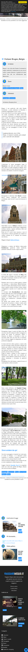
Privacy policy (14, 586)
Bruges (4, 88)
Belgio (21, 88)
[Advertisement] (14, 38)
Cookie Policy (13, 11)
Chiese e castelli (7, 639)
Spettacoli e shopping (8, 649)
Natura (4, 643)
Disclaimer (14, 590)
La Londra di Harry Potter (21, 619)
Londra (4, 610)
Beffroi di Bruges (14, 240)
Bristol (20, 560)
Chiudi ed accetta (22, 2)
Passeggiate (6, 98)
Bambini (5, 647)
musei (20, 530)
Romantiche (12, 98)
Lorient (20, 532)
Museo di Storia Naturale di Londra (21, 601)
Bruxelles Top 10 (15, 465)
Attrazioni (5, 635)
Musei (4, 637)
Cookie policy (14, 588)
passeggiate (21, 623)
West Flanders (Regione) (13, 88)
